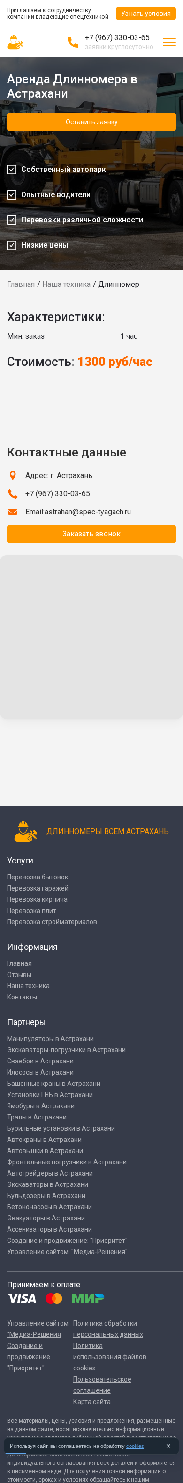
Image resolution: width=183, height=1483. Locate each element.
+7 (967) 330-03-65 (117, 37)
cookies (135, 1446)
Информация (32, 947)
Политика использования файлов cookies (109, 1357)
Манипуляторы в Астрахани (50, 1038)
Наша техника (66, 284)
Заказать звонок (91, 533)
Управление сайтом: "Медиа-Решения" (67, 1251)
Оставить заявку (92, 122)
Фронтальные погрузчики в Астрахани (67, 1162)
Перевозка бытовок (37, 877)
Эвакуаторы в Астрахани (46, 1218)
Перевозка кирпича (37, 899)
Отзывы (19, 974)
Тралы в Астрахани (37, 1117)
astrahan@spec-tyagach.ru (88, 511)
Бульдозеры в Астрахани (46, 1195)
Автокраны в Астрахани (44, 1139)
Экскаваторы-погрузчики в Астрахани (66, 1050)
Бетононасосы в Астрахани (49, 1207)
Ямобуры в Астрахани (41, 1106)
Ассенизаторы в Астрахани (49, 1229)
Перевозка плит (31, 910)
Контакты (22, 997)
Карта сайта (92, 1401)
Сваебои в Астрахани (40, 1061)
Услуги (20, 860)
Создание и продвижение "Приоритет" (28, 1357)
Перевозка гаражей (38, 888)
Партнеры (26, 1022)
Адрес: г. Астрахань (58, 475)
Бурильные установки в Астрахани (61, 1128)
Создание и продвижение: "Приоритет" (67, 1240)
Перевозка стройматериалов (52, 922)
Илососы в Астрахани (40, 1072)
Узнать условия (146, 13)
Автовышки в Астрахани (45, 1151)
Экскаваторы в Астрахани (47, 1184)
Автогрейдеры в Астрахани (50, 1173)
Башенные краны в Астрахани (53, 1083)
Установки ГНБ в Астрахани (50, 1094)
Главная (21, 284)
